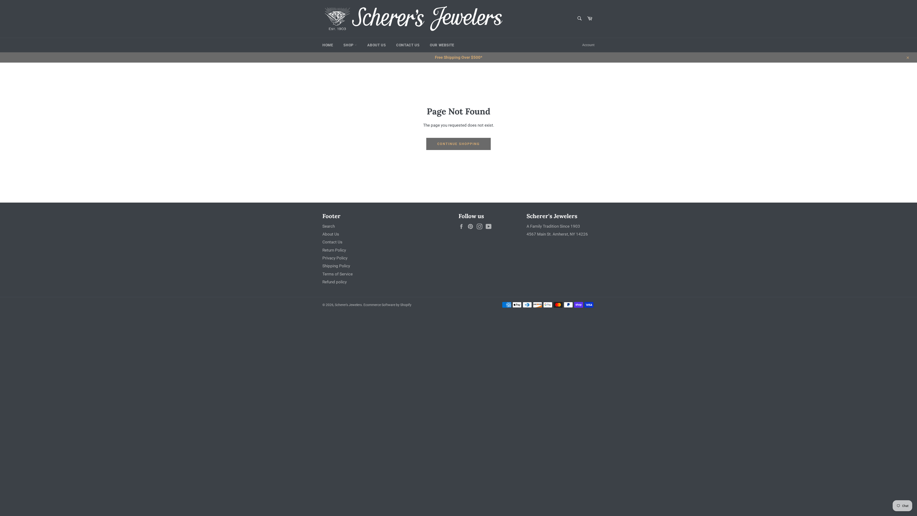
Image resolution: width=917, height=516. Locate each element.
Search (328, 226)
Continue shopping (458, 144)
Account (588, 45)
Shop (349, 45)
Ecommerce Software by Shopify (387, 305)
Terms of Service (337, 274)
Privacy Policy (334, 258)
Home (327, 45)
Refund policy (334, 282)
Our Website (442, 45)
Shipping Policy (336, 265)
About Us (376, 45)
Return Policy (334, 250)
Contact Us (407, 45)
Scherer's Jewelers (348, 305)
